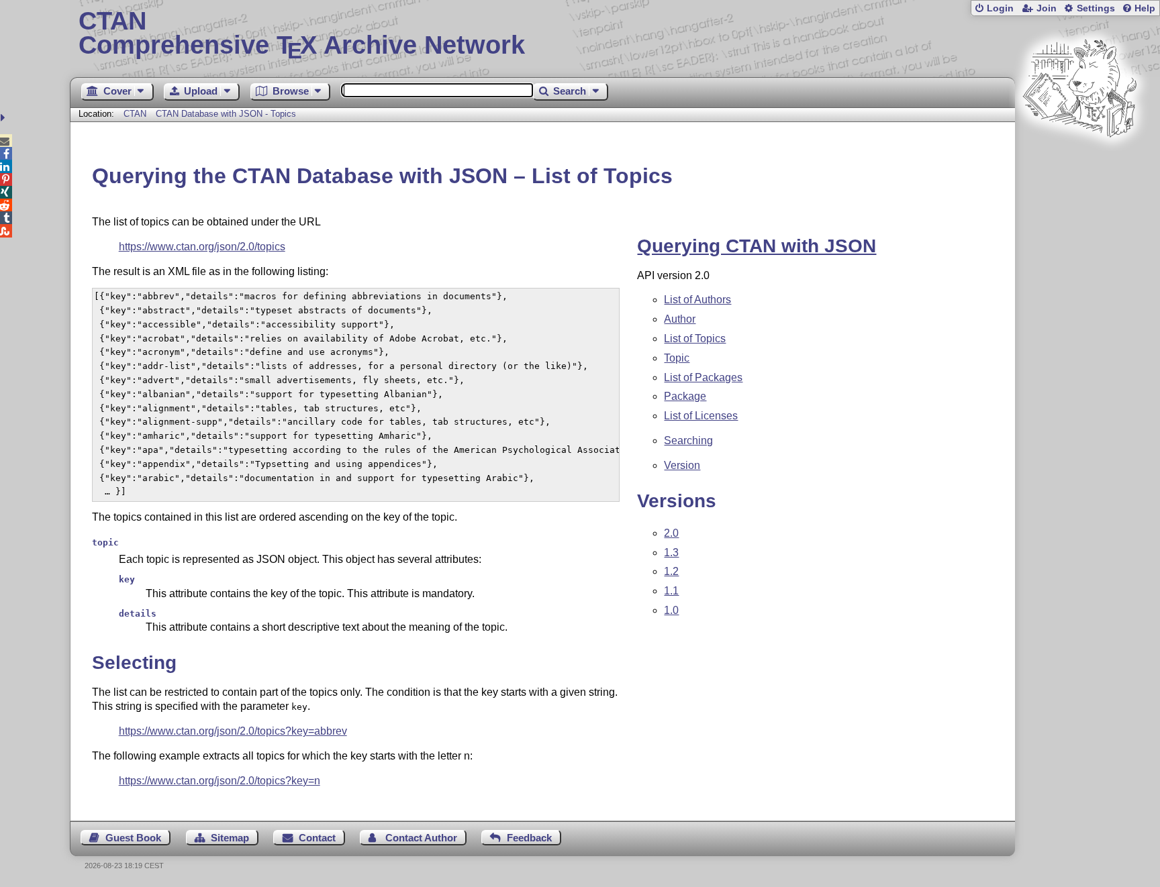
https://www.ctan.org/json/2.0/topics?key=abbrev (233, 731)
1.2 (671, 571)
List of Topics (695, 338)
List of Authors (697, 299)
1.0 (671, 610)
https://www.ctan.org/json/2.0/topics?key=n (219, 780)
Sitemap (230, 837)
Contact (317, 837)
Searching (688, 440)
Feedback (529, 837)
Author (679, 319)
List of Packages (703, 377)
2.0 (671, 533)
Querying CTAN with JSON (756, 246)
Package (685, 396)
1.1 (671, 590)
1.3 (671, 552)
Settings (1096, 8)
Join (1046, 8)
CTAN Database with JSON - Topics (226, 114)
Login (1000, 8)
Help (1144, 8)
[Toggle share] (4, 117)
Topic (676, 358)
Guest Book (133, 837)
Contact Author (421, 837)
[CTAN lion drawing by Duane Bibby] (1079, 162)
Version (682, 465)
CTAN (135, 114)
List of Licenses (701, 415)
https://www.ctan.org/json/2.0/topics (202, 246)
